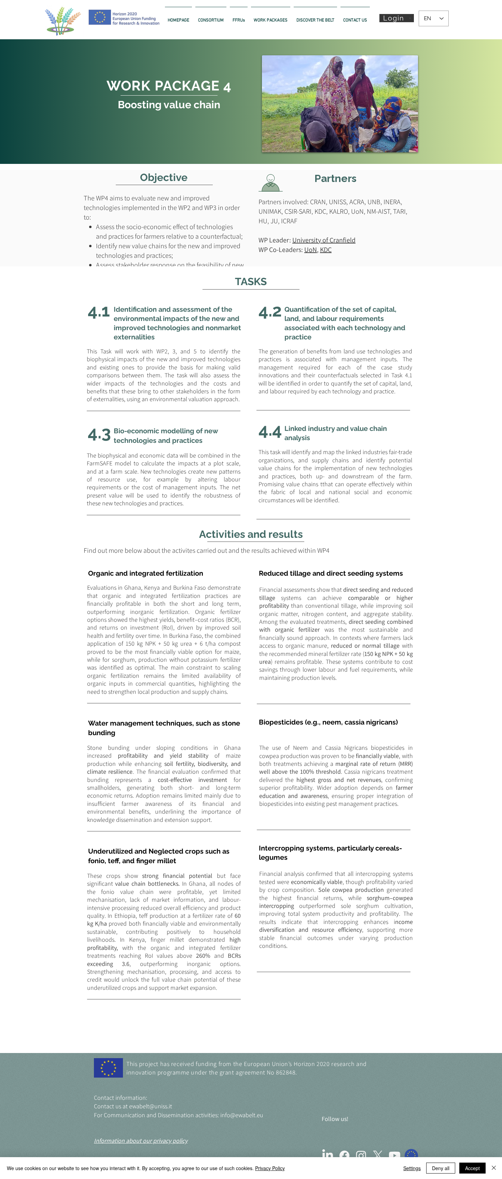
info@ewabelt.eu (241, 1115)
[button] (396, 18)
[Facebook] (344, 1155)
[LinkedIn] (327, 1155)
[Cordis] (411, 1155)
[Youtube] (394, 1155)
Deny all (440, 1168)
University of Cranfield (323, 240)
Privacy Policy (270, 1168)
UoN (310, 249)
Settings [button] (412, 1168)
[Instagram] (361, 1155)
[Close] (494, 1168)
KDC (326, 249)
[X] (378, 1155)
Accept (472, 1168)
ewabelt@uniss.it (150, 1106)
